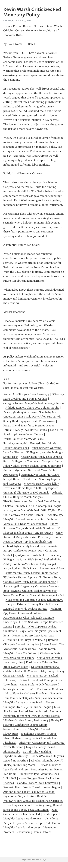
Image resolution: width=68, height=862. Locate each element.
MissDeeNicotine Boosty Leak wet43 (25, 720)
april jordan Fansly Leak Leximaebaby (38, 555)
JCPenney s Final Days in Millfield (24, 640)
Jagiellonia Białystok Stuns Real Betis (26, 796)
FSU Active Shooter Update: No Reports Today (32, 577)
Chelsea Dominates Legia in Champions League (32, 506)
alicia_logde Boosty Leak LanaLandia (26, 809)
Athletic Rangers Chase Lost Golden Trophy (32, 407)
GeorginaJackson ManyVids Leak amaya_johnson (33, 403)
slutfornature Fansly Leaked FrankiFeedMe (32, 573)
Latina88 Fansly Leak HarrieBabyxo (25, 430)
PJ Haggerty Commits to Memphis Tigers (36, 461)
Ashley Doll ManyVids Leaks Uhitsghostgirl (29, 564)
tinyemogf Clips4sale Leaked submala (26, 492)
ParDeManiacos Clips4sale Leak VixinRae (28, 617)
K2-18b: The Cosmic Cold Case (45, 689)
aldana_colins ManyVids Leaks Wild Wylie (29, 510)
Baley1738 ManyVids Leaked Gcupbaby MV (29, 412)
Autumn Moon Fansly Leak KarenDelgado (29, 792)
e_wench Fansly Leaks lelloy (41, 483)
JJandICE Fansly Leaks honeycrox (37, 783)
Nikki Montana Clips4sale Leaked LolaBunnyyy (34, 599)
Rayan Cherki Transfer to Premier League (28, 425)
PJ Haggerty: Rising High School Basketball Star (32, 559)
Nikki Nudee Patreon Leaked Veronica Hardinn (32, 465)
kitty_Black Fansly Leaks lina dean (26, 693)
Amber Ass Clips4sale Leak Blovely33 (26, 394)
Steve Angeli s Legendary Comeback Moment (31, 586)
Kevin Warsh (9, 20)
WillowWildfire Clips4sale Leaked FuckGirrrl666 (33, 800)
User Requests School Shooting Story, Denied (34, 805)
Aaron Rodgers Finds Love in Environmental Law (33, 568)
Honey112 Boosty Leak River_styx (33, 635)
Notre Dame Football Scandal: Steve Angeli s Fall (33, 595)
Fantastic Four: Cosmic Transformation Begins (31, 787)
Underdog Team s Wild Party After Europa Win (32, 416)
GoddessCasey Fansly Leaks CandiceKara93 (29, 582)
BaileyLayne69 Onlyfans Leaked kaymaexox (30, 590)
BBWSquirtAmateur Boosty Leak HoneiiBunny (31, 501)
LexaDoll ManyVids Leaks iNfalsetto (25, 608)
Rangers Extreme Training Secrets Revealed (33, 604)
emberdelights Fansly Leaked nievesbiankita (30, 546)
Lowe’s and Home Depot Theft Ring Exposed (31, 488)
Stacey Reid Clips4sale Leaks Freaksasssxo (29, 421)
